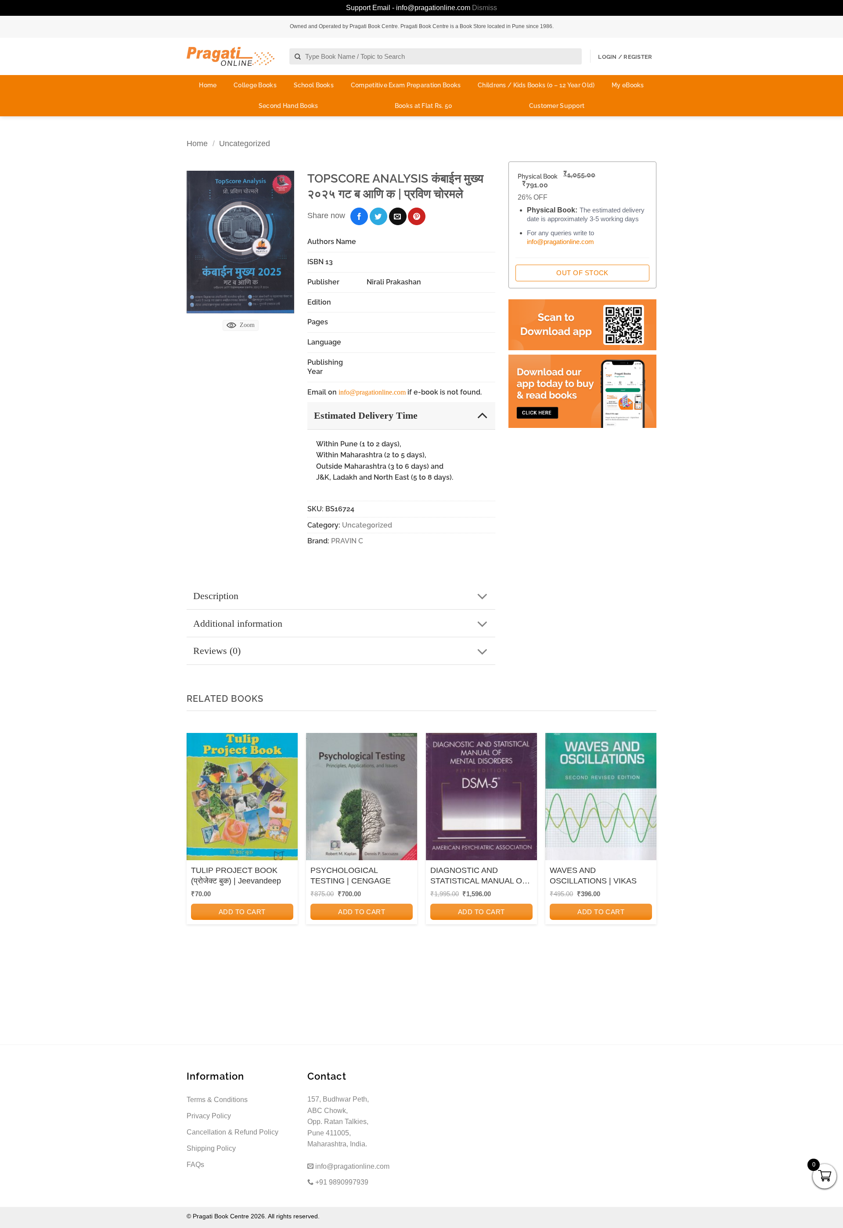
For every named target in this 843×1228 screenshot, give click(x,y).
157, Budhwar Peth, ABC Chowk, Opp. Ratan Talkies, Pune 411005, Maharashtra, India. (338, 1121)
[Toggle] (482, 415)
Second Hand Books (288, 105)
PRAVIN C (347, 541)
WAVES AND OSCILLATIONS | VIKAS (593, 875)
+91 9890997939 (340, 1182)
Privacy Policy (209, 1116)
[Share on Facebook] (359, 216)
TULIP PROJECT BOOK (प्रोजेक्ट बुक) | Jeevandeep (236, 875)
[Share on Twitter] (378, 216)
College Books (255, 85)
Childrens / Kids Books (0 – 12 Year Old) (536, 85)
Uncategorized (244, 143)
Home (207, 85)
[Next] (647, 851)
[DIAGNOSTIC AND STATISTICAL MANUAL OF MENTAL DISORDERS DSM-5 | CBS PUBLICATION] (481, 799)
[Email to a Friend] (398, 216)
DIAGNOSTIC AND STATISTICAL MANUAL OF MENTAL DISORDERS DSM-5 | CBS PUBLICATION (481, 876)
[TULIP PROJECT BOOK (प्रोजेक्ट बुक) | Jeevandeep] (242, 799)
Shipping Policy (211, 1148)
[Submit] (297, 56)
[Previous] (196, 851)
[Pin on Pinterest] (416, 216)
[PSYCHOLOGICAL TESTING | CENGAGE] (361, 799)
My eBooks (628, 85)
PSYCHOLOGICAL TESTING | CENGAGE (350, 875)
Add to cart (242, 912)
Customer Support (556, 105)
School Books (314, 85)
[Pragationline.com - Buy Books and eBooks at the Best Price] (230, 56)
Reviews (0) (217, 650)
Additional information (237, 623)
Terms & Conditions (217, 1099)
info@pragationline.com (372, 392)
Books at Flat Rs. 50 (424, 105)
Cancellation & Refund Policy (232, 1132)
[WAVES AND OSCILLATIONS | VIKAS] (600, 799)
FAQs (195, 1164)
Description (215, 595)
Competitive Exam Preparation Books (406, 85)
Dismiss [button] (484, 7)
